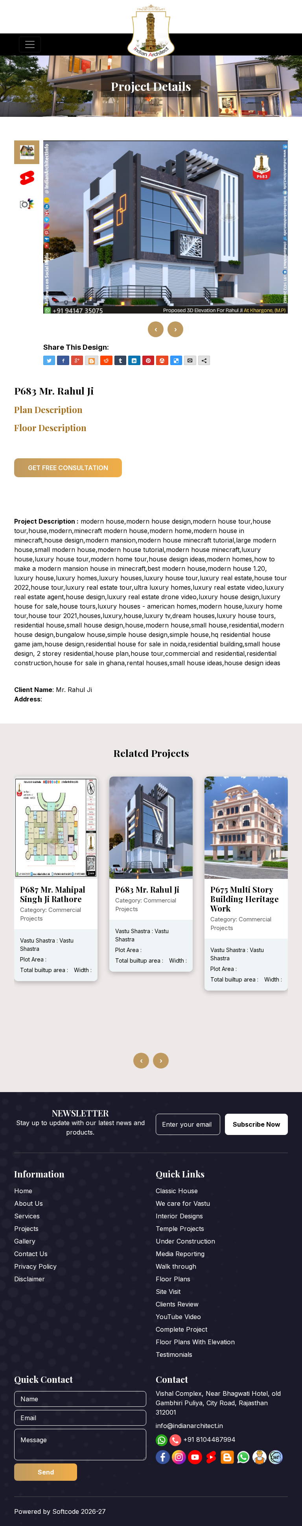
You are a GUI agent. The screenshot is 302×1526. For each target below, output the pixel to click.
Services (27, 1216)
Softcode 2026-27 (79, 1511)
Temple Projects (180, 1229)
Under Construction (185, 1241)
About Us (28, 1203)
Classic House (177, 1191)
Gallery (24, 1241)
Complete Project (181, 1329)
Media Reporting (180, 1254)
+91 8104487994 (209, 1439)
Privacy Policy (35, 1266)
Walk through (176, 1266)
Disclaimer (29, 1279)
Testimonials (174, 1354)
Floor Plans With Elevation (195, 1342)
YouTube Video (178, 1317)
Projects (26, 1229)
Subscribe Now (256, 1124)
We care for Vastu (183, 1203)
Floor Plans (173, 1279)
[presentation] (156, 329)
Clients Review (177, 1304)
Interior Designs (179, 1216)
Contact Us (31, 1254)
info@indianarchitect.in (189, 1426)
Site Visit (168, 1291)
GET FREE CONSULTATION (68, 468)
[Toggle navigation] (30, 44)
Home (23, 1191)
